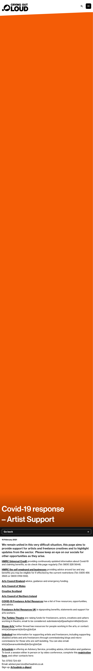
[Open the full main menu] (88, 6)
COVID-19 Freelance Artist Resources (22, 601)
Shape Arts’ (8, 626)
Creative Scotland (12, 591)
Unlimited (7, 634)
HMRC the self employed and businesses (24, 569)
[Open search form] (81, 6)
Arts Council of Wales (14, 586)
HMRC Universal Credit (14, 561)
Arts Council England (13, 581)
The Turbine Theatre (13, 617)
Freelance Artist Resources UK (19, 609)
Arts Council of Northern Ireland (19, 596)
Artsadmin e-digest (21, 667)
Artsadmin (7, 649)
